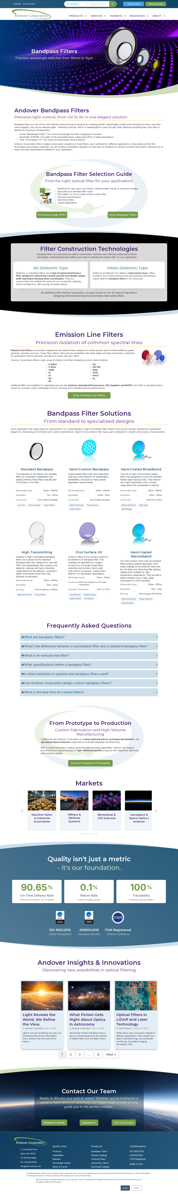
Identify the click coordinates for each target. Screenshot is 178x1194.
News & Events (60, 1166)
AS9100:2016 (136, 1155)
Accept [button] (125, 1188)
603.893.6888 (29, 4)
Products (57, 1151)
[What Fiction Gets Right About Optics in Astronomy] (89, 1014)
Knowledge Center (62, 1163)
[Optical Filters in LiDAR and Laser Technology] (136, 1014)
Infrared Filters (98, 1159)
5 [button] (91, 833)
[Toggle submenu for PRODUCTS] (86, 16)
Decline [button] (136, 1188)
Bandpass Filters (99, 1151)
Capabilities (58, 1155)
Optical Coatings (99, 1155)
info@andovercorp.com (30, 1166)
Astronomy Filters (100, 1163)
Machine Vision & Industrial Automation (40, 818)
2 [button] (83, 833)
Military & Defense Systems (72, 818)
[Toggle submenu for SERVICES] (105, 16)
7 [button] (96, 833)
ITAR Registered (138, 1159)
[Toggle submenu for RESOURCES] (147, 16)
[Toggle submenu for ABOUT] (164, 16)
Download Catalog (100, 1166)
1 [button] (81, 833)
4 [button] (89, 833)
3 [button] (86, 833)
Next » (111, 1054)
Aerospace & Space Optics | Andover (138, 818)
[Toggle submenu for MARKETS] (125, 16)
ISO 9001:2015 (137, 1151)
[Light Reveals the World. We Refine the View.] (42, 1014)
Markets (57, 1159)
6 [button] (94, 833)
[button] (133, 4)
